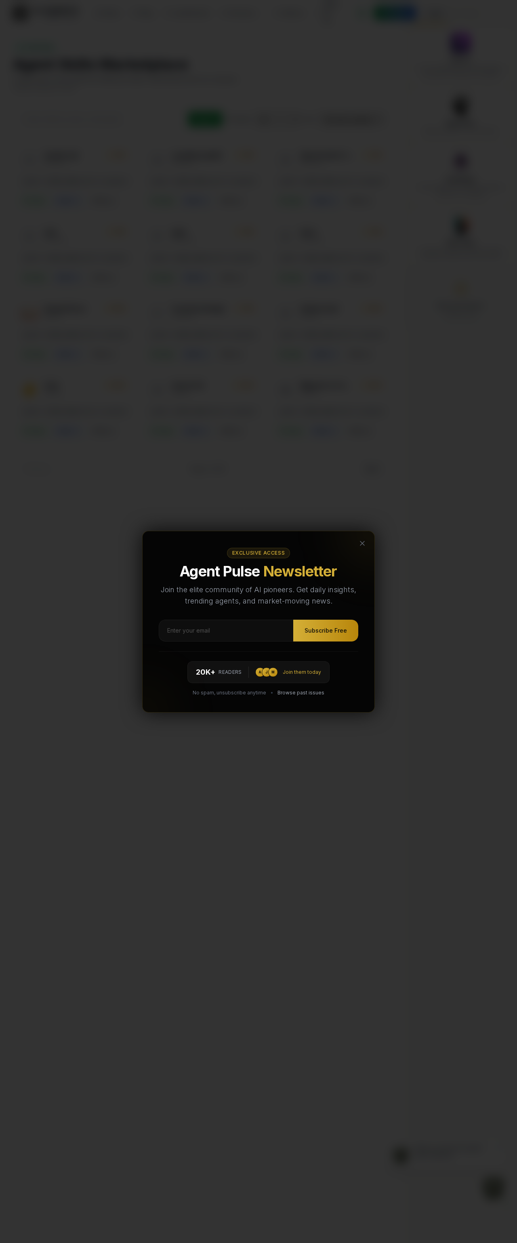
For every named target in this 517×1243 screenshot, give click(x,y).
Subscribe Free (326, 630)
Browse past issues (300, 693)
